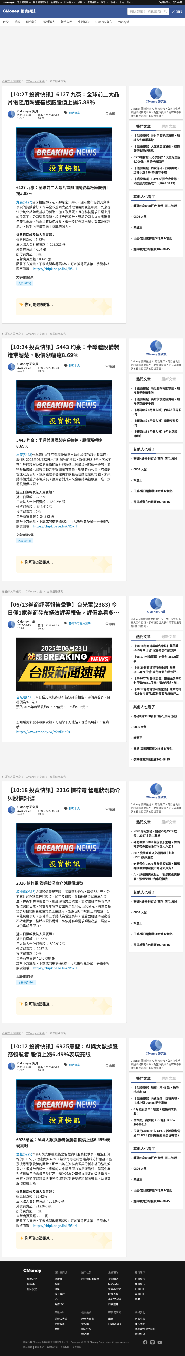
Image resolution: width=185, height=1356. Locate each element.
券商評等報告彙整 (80, 623)
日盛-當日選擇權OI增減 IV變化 (153, 238)
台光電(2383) (25, 697)
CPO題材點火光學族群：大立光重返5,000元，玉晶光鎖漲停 (157, 159)
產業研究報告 (58, 81)
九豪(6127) (24, 202)
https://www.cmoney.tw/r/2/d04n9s (43, 731)
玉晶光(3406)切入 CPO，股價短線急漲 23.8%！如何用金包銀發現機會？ (157, 1133)
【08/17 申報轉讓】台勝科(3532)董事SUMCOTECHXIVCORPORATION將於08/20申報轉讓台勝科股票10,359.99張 (156, 659)
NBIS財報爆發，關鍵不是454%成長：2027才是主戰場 (155, 833)
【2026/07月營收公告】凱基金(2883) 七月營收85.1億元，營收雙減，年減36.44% (157, 681)
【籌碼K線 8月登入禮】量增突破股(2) (156, 423)
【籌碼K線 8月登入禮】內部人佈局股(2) (157, 412)
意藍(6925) (24, 1154)
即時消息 (74, 112)
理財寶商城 (22, 2)
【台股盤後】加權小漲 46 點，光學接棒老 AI (156, 1090)
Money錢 (123, 21)
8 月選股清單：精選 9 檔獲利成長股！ (155, 1111)
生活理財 (84, 21)
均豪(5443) (24, 454)
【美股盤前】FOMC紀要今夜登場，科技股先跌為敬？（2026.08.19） (157, 181)
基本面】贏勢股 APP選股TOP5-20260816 (154, 1122)
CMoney (7, 2)
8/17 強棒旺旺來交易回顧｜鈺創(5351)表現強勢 (154, 855)
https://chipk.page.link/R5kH (55, 268)
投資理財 (55, 2)
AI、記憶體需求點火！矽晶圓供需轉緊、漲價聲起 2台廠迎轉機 (157, 877)
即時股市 (68, 2)
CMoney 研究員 (35, 81)
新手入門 (66, 21)
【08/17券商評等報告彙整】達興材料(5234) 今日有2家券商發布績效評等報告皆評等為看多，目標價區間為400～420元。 (157, 692)
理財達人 (49, 21)
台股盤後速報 (55, 591)
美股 (17, 21)
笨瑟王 (138, 227)
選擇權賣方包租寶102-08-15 (152, 249)
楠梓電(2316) (25, 891)
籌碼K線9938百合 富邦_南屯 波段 (155, 205)
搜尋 (166, 11)
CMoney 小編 (34, 591)
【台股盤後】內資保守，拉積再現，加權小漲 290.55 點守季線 (157, 170)
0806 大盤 (140, 216)
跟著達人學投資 (11, 81)
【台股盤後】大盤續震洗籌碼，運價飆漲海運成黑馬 (157, 148)
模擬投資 (91, 2)
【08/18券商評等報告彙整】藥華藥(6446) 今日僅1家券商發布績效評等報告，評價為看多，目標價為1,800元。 (156, 648)
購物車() (166, 2)
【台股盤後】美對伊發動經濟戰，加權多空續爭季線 (157, 138)
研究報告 (32, 21)
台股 (6, 21)
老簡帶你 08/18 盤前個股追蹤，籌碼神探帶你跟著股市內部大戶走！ (157, 844)
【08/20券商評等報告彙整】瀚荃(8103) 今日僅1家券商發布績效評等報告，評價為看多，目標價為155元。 (156, 670)
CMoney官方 (103, 21)
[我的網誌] (177, 11)
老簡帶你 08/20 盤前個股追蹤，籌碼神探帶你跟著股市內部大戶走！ (157, 866)
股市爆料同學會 (40, 2)
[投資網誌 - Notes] (21, 11)
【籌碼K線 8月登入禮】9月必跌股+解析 (155, 434)
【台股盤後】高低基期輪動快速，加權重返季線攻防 (157, 390)
